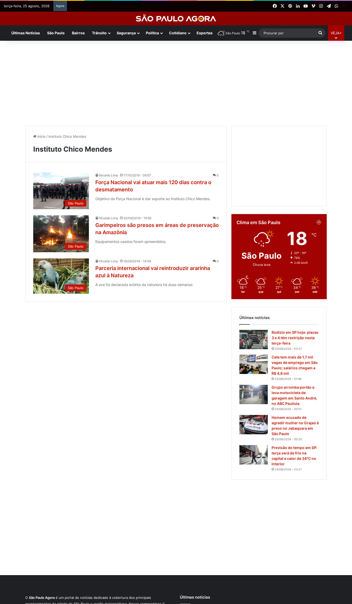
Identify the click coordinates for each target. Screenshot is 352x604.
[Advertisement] (176, 82)
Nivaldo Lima (108, 175)
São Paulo (56, 33)
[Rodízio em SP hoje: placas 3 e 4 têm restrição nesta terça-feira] (253, 339)
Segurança (126, 33)
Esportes (205, 33)
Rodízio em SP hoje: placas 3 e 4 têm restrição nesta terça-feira (295, 337)
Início (41, 136)
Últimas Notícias (25, 33)
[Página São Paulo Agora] (344, 6)
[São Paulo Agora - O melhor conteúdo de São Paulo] (176, 18)
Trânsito (99, 33)
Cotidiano (178, 33)
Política (152, 33)
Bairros (78, 33)
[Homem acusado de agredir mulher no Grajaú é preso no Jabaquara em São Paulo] (253, 424)
